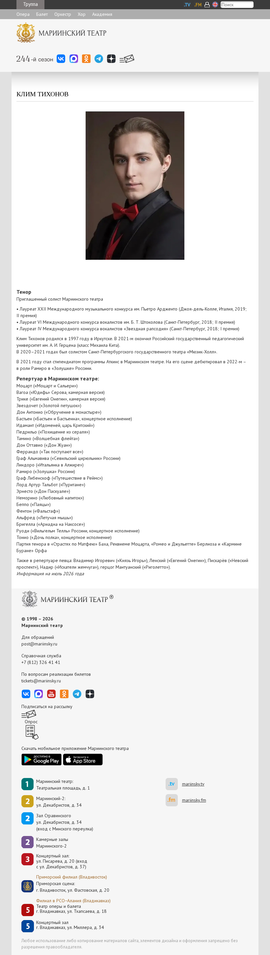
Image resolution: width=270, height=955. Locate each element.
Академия (102, 14)
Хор (82, 14)
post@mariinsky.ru (39, 644)
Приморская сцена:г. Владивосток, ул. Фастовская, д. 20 (65, 886)
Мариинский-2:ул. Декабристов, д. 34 (59, 801)
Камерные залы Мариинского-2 (52, 842)
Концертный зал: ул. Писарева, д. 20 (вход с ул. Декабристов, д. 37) (61, 861)
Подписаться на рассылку (46, 706)
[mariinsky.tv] (174, 784)
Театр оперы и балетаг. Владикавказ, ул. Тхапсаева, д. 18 (71, 909)
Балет (42, 14)
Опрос (31, 722)
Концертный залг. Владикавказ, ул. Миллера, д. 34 (70, 925)
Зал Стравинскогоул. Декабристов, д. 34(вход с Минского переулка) (64, 822)
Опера (23, 14)
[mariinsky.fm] (174, 800)
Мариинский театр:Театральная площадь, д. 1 (63, 784)
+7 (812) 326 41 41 (40, 662)
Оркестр (62, 14)
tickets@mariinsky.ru (41, 681)
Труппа (30, 4)
